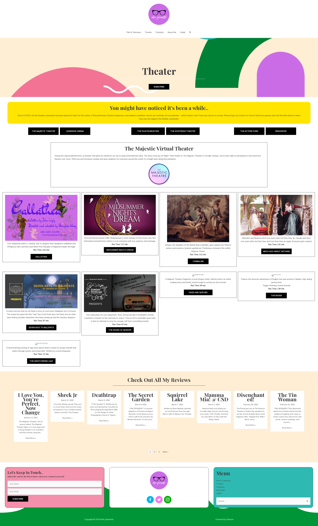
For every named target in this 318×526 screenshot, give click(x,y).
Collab (219, 493)
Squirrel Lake (177, 397)
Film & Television (223, 480)
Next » (165, 452)
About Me (220, 490)
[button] (159, 87)
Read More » (31, 438)
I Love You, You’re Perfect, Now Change (31, 403)
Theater (219, 484)
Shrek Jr (67, 394)
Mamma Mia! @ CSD (214, 397)
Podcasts (220, 487)
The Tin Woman (287, 397)
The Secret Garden (140, 397)
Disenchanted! (250, 397)
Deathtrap (104, 394)
